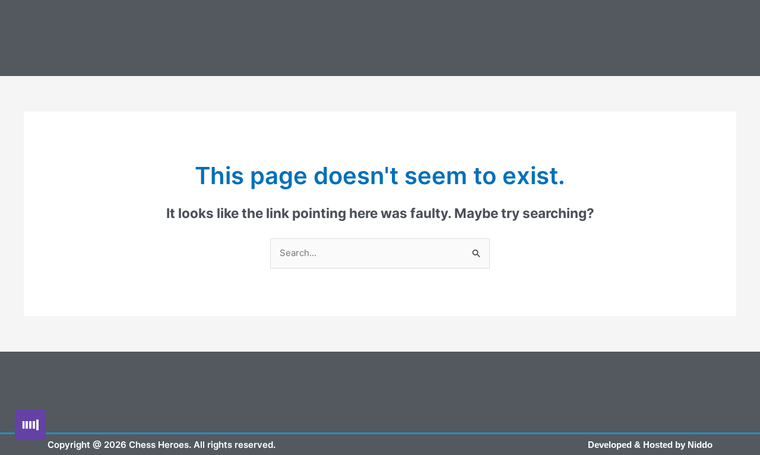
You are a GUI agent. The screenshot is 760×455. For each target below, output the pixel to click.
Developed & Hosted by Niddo (650, 445)
